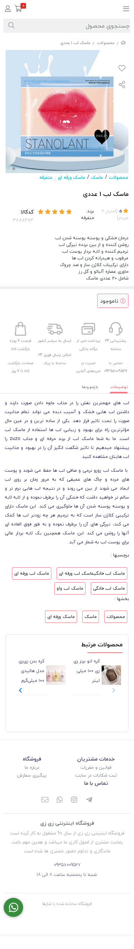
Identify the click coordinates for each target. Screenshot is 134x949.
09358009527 (67, 865)
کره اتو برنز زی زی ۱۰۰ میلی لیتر (86, 670)
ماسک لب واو (70, 588)
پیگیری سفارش (32, 775)
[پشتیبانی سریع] (13, 907)
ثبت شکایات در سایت (96, 775)
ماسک (97, 177)
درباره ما (32, 767)
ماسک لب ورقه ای (31, 573)
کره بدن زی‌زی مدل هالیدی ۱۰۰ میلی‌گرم (31, 670)
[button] (20, 690)
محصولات (106, 42)
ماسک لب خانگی (109, 588)
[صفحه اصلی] (123, 42)
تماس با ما (96, 783)
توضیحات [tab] (119, 386)
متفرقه (45, 177)
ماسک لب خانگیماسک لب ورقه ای (92, 573)
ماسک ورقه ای (71, 177)
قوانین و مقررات (95, 767)
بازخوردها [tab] (90, 386)
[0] (18, 9)
